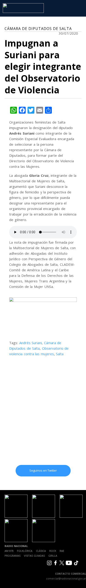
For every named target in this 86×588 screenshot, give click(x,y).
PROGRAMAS (12, 555)
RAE (62, 551)
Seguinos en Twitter (43, 470)
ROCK (52, 551)
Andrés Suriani (30, 342)
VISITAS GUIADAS (34, 555)
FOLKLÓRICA (24, 551)
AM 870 (9, 551)
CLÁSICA (41, 551)
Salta (60, 354)
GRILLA (52, 555)
